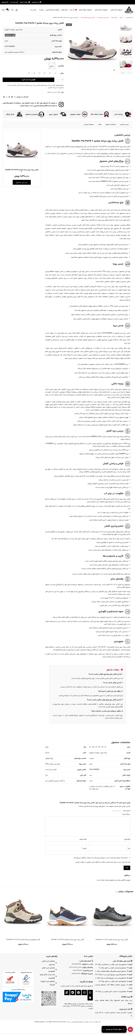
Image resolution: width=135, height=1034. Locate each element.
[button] (129, 72)
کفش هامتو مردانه (14, 85)
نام (128, 848)
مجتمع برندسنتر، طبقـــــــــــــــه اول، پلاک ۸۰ (112, 968)
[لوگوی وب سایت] (128, 10)
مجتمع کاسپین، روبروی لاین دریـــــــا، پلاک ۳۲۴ (110, 974)
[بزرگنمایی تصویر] (114, 70)
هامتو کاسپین (129, 17)
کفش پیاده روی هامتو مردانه (87, 17)
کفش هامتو (114, 17)
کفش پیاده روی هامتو (102, 17)
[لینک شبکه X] (14, 97)
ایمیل (84, 848)
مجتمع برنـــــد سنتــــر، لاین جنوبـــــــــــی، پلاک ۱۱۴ (110, 991)
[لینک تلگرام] (4, 97)
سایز (62, 73)
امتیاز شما (126, 811)
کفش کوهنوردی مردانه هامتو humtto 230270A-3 (23, 939)
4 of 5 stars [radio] (115, 811)
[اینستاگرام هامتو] (84, 992)
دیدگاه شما (126, 814)
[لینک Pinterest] (9, 97)
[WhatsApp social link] (6, 97)
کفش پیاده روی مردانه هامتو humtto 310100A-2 (112, 939)
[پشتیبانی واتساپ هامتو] (90, 992)
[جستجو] (12, 10)
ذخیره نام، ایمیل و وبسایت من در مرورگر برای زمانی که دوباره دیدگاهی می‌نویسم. (101, 858)
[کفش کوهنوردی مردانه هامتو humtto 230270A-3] (23, 916)
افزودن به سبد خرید (28, 79)
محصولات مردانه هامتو (56, 88)
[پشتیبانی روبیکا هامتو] (90, 997)
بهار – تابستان (10, 35)
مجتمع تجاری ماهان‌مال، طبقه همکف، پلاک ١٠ (110, 971)
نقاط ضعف (83, 839)
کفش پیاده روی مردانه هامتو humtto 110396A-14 (67, 939)
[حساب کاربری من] (17, 10)
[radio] (55, 73)
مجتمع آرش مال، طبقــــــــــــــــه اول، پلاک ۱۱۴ (112, 981)
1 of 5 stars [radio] (120, 811)
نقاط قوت (127, 839)
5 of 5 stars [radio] (113, 811)
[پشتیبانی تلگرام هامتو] (78, 992)
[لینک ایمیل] (12, 97)
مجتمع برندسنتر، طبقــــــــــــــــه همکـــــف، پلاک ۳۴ (111, 964)
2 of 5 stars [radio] (118, 811)
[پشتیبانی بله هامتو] (72, 992)
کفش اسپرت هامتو (54, 92)
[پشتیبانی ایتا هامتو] (67, 992)
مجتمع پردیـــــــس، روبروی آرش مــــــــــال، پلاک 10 (110, 978)
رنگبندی (61, 66)
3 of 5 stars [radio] (116, 811)
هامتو (121, 17)
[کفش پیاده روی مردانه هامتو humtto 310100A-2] (111, 916)
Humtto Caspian (39, 1022)
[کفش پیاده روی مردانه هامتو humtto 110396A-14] (67, 916)
